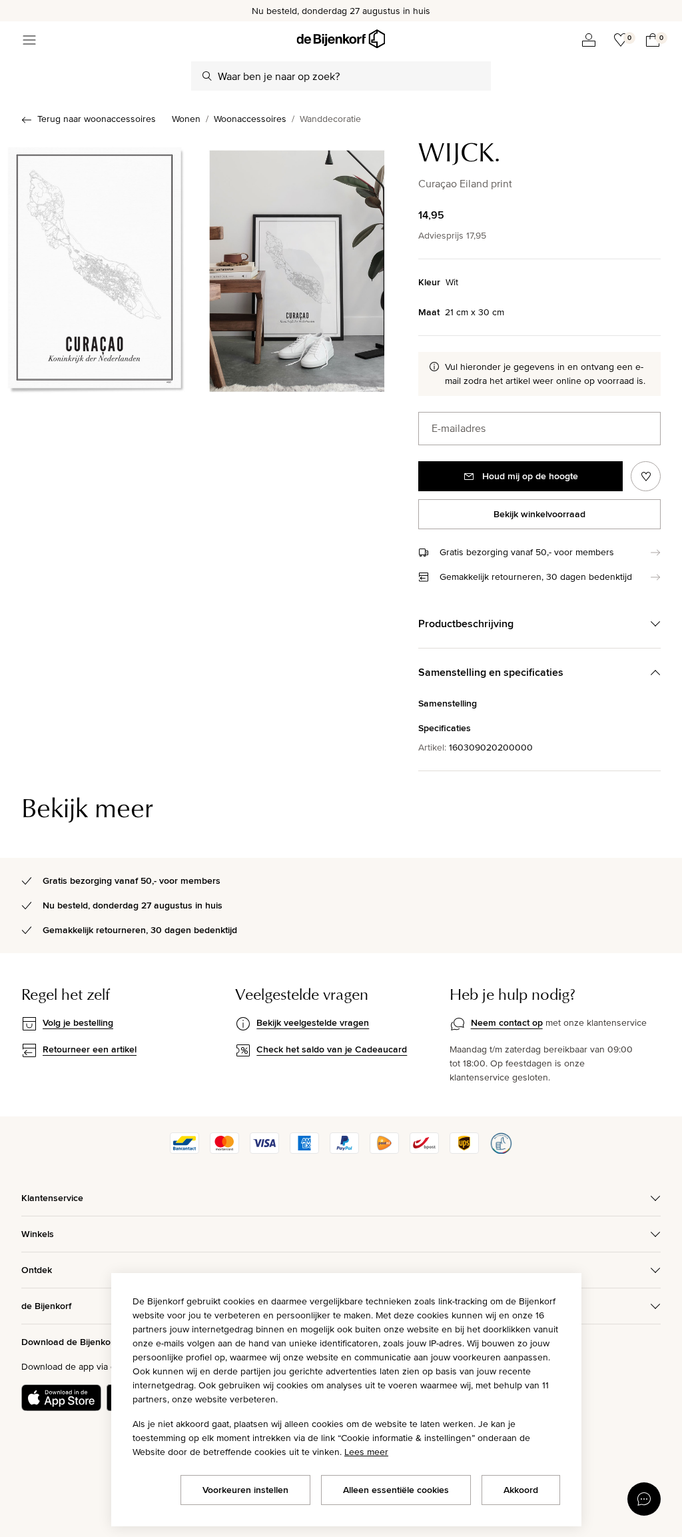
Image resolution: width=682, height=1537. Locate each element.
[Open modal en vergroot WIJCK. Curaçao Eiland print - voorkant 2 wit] (297, 267)
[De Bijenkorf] (340, 39)
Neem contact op (507, 1022)
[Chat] (644, 1499)
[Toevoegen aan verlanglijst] (646, 476)
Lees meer (366, 1451)
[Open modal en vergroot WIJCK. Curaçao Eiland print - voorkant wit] (97, 267)
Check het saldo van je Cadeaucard (331, 1049)
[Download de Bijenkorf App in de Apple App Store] (61, 1397)
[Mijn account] (589, 40)
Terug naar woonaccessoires (96, 118)
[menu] (29, 40)
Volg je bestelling (78, 1022)
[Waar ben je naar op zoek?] (207, 76)
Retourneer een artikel (90, 1049)
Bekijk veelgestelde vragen (312, 1022)
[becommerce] (501, 1150)
